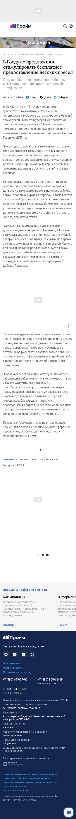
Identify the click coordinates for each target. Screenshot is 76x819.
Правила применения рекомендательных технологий (30, 782)
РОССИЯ (37, 459)
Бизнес (24, 459)
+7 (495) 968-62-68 (50, 681)
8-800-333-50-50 (14, 691)
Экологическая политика (16, 790)
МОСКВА (51, 459)
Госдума (8, 465)
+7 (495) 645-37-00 (15, 679)
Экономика (38, 42)
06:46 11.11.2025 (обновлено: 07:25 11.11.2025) (28, 54)
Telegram (63, 97)
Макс (33, 97)
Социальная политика (14, 786)
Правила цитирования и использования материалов (30, 774)
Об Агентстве (11, 663)
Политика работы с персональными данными (26, 778)
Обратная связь (13, 667)
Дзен (47, 97)
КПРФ (21, 465)
